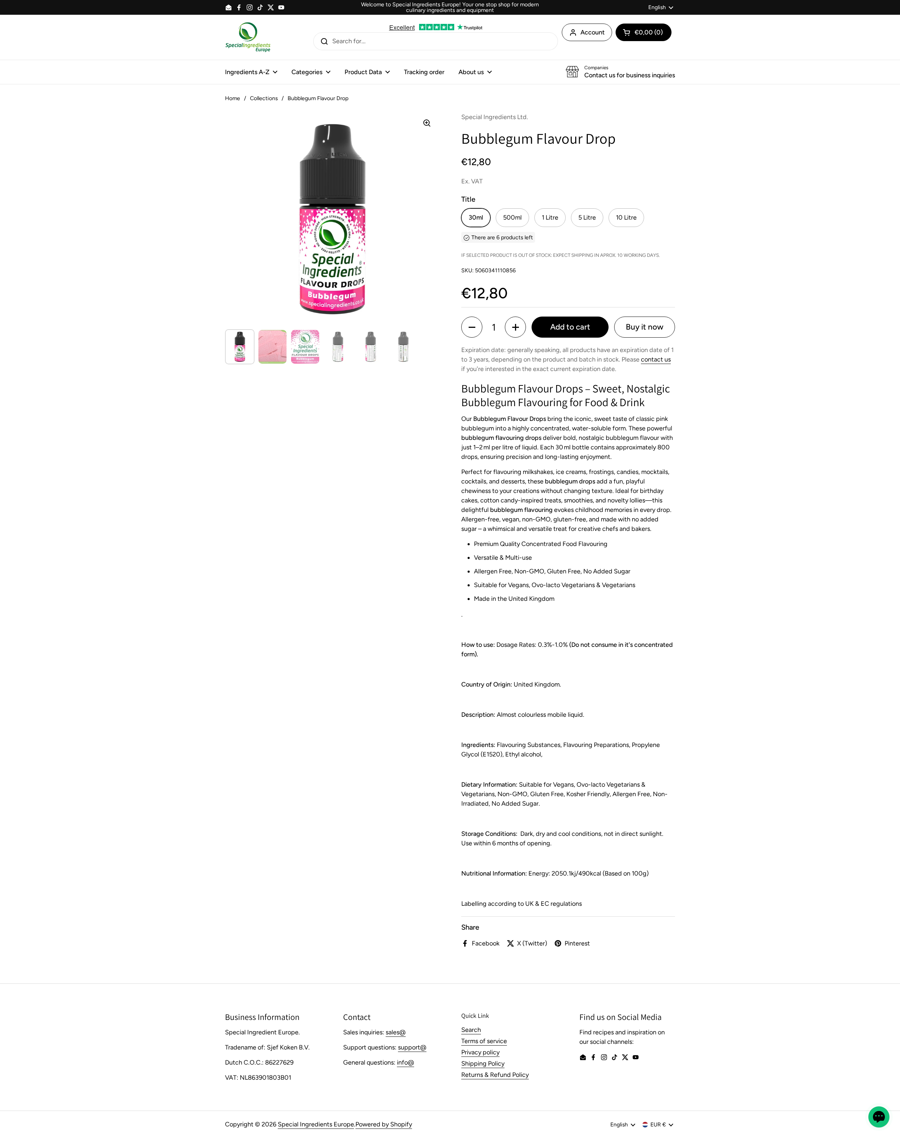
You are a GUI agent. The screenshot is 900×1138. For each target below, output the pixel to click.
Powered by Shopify (383, 1124)
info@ (405, 1062)
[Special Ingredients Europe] (248, 37)
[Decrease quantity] (471, 327)
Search (471, 1030)
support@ (412, 1047)
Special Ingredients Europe (316, 1124)
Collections (264, 98)
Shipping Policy (482, 1063)
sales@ (396, 1032)
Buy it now (644, 327)
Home (232, 98)
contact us (656, 359)
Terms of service (484, 1041)
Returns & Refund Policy (495, 1075)
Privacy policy (480, 1052)
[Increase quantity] (515, 327)
